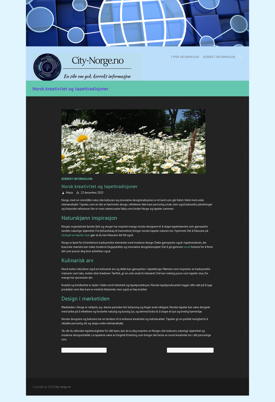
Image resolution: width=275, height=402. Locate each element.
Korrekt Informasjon (219, 57)
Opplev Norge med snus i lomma (190, 350)
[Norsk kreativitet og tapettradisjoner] (137, 141)
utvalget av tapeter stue (75, 235)
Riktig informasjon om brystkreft (84, 350)
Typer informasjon (185, 57)
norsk (187, 247)
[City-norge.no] (87, 67)
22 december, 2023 (91, 192)
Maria (69, 192)
